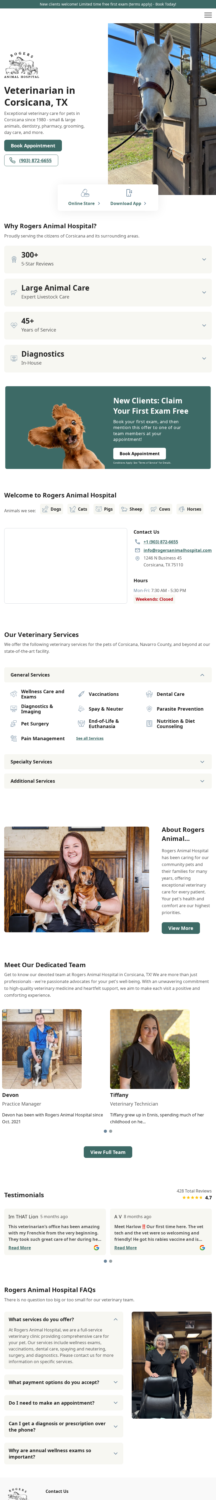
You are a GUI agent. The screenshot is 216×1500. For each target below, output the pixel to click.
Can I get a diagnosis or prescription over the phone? (57, 1426)
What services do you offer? (41, 1319)
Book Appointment (33, 145)
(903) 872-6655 (35, 160)
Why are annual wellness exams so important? (50, 1453)
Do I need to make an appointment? (52, 1403)
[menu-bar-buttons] (208, 16)
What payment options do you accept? (54, 1382)
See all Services (90, 738)
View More (180, 928)
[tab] (105, 1131)
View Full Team (108, 1152)
